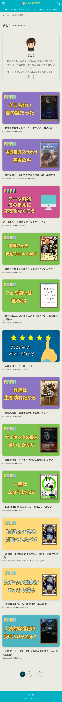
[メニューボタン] (3, 3)
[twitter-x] (33, 77)
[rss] (32, 694)
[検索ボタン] (58, 3)
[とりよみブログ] (31, 3)
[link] (28, 77)
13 (39, 674)
